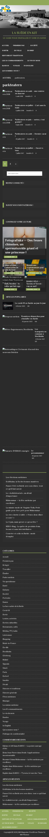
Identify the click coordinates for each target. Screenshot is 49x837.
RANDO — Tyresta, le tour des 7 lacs (27, 773)
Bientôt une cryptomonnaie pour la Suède (35, 267)
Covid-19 (6, 610)
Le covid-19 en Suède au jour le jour (30, 303)
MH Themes (24, 835)
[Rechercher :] (24, 173)
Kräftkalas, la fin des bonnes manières (22, 481)
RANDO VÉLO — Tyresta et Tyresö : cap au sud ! (34, 283)
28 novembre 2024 (12, 273)
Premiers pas (18, 45)
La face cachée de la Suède (13, 606)
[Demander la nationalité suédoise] (23, 351)
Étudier (6, 573)
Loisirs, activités (9, 618)
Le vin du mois (33, 60)
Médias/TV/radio (10, 631)
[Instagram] (27, 2)
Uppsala (6, 664)
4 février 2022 (20, 306)
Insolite (6, 680)
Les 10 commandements (12, 60)
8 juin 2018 (19, 125)
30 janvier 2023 (27, 321)
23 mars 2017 (10, 257)
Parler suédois (8, 577)
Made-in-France (9, 643)
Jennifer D (28, 96)
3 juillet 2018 (20, 110)
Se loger (6, 565)
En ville (17, 50)
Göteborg (7, 656)
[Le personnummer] (16, 450)
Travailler (6, 569)
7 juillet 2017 (20, 153)
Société (33, 45)
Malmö (5, 660)
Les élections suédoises (16, 477)
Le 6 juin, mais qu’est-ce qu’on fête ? (22, 522)
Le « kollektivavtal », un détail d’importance (20, 800)
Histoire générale (10, 693)
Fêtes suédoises (9, 697)
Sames (5, 602)
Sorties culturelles (10, 623)
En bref (30, 50)
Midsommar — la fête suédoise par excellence (21, 804)
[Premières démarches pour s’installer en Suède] (11, 316)
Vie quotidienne (9, 581)
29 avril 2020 (32, 289)
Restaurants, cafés (10, 627)
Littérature (7, 635)
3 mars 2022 (9, 289)
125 (36, 341)
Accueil (5, 45)
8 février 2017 (40, 339)
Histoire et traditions (12, 55)
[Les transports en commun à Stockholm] (18, 329)
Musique (6, 701)
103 (33, 458)
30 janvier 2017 (37, 456)
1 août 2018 (19, 96)
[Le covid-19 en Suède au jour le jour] (8, 306)
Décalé (5, 684)
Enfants (6, 590)
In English (28, 66)
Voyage (16, 66)
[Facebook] (22, 2)
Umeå (5, 668)
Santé (5, 586)
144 (36, 321)
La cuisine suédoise (10, 705)
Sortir (5, 50)
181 (28, 306)
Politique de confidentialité (14, 734)
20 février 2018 (33, 273)
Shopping (6, 639)
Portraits (6, 598)
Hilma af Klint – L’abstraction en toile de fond (11, 267)
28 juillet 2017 (20, 139)
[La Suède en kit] (24, 26)
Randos (5, 66)
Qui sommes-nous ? (10, 71)
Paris (5, 672)
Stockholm (7, 651)
